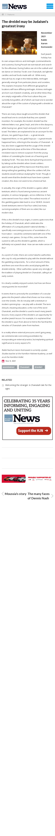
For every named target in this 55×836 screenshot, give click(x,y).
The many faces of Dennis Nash (39, 496)
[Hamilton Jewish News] (15, 7)
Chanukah (25, 367)
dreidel (39, 367)
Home (3, 14)
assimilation (9, 367)
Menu (49, 6)
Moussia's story (15, 494)
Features (10, 14)
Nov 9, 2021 (10, 361)
